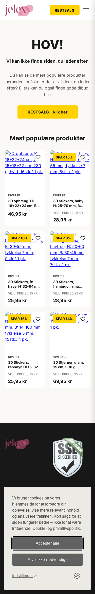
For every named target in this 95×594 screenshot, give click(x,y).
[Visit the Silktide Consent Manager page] (77, 576)
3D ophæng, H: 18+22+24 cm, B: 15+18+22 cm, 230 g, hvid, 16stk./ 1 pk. (25, 208)
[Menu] (86, 10)
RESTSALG (64, 10)
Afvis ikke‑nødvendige (48, 559)
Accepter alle (47, 543)
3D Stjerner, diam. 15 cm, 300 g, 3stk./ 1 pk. (68, 367)
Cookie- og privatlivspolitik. (56, 528)
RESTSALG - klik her (48, 112)
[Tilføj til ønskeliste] (38, 157)
